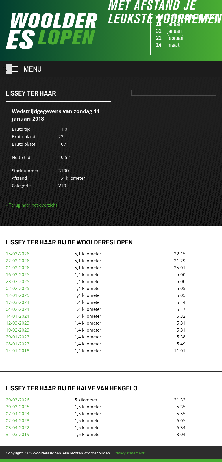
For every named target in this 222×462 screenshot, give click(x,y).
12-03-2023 (17, 323)
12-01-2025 (17, 295)
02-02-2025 (17, 288)
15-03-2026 (17, 254)
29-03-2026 (17, 400)
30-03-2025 (17, 406)
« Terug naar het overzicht (31, 205)
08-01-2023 (17, 344)
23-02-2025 (17, 281)
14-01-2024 (17, 316)
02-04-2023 (17, 420)
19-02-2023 (17, 330)
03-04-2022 (17, 427)
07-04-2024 (17, 413)
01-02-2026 (17, 267)
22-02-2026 (17, 260)
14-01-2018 (17, 350)
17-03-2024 (17, 302)
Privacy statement (129, 453)
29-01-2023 (17, 337)
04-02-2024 (17, 309)
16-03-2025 (17, 274)
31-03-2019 (17, 434)
